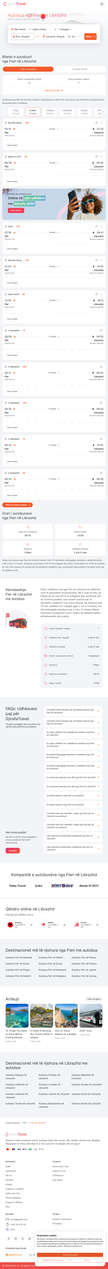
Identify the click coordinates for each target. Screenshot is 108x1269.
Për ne (9, 1175)
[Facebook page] (8, 1238)
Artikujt (9, 1184)
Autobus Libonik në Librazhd (54, 1094)
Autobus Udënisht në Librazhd (17, 1086)
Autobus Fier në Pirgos (18, 969)
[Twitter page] (22, 1238)
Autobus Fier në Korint (17, 963)
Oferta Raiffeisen (13, 1198)
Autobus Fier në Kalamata (52, 969)
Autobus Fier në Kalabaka (52, 976)
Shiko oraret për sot (54, 90)
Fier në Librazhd (28, 69)
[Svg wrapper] (14, 1255)
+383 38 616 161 (18, 1224)
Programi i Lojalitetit (15, 1189)
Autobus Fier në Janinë (84, 969)
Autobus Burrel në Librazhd (86, 1103)
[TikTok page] (29, 1238)
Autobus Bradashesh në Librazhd (51, 1105)
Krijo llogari (58, 1180)
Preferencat (58, 1175)
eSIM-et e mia (59, 1171)
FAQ (7, 1207)
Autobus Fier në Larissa (84, 976)
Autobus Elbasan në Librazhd (16, 1077)
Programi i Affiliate (14, 1202)
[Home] (14, 4)
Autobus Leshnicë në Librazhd (17, 1096)
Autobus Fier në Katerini (18, 976)
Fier (25, 1123)
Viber (12, 1229)
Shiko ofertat (16, 210)
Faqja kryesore (12, 1123)
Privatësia (57, 1223)
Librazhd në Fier (79, 69)
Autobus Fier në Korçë (50, 963)
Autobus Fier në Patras (84, 957)
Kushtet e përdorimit (62, 1219)
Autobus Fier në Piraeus (84, 963)
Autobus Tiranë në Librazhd (20, 1103)
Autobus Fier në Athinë (51, 957)
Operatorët (11, 1171)
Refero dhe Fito (13, 1193)
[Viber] (7, 1229)
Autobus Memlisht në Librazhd (83, 1077)
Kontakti (12, 850)
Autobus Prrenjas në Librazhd (49, 1077)
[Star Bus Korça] (62, 886)
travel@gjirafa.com (18, 1219)
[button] (73, 711)
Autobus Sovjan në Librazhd (87, 1084)
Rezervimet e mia (60, 1166)
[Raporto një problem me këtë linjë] (97, 123)
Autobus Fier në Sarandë (19, 957)
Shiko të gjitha (93, 999)
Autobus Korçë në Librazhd (86, 1094)
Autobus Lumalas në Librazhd (49, 1086)
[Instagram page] (15, 1238)
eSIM (8, 1166)
